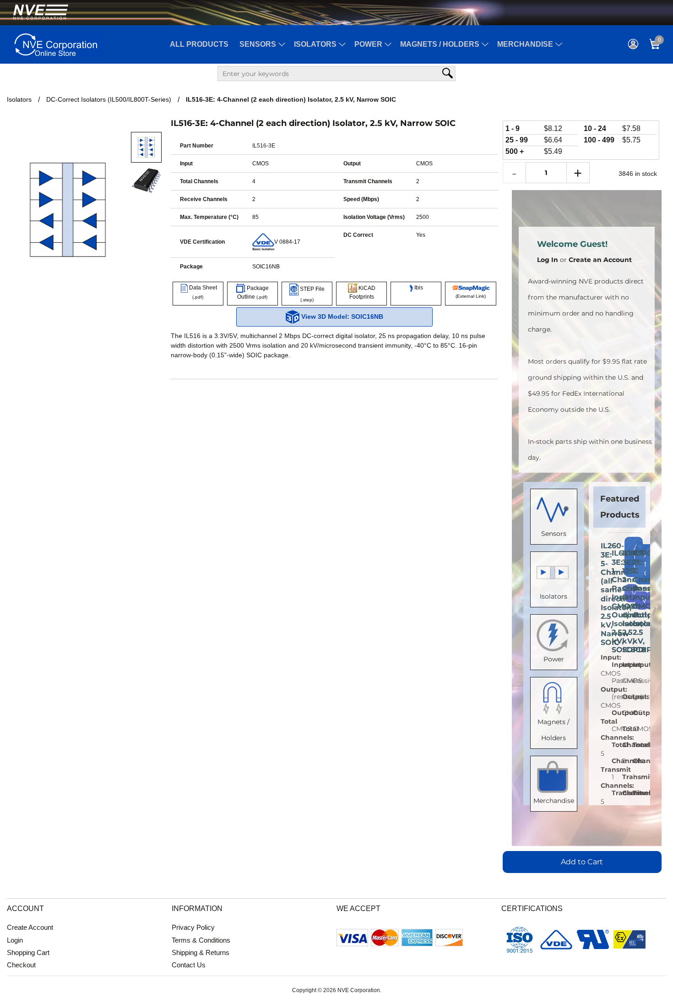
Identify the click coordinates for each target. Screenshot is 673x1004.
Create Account (30, 927)
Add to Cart (582, 861)
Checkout (21, 965)
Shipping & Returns (200, 952)
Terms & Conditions (201, 940)
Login (15, 940)
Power (368, 44)
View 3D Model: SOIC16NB (341, 316)
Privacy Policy (193, 927)
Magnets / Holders (439, 44)
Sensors (257, 44)
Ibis (418, 287)
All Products (199, 44)
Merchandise (525, 44)
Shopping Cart (28, 952)
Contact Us (189, 965)
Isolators (315, 44)
